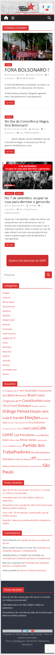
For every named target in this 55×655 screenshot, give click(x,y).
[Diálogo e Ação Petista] (27, 3)
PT (33, 458)
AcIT (22, 390)
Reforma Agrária (43, 459)
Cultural (6, 297)
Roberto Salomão (36, 74)
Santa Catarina (36, 466)
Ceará (40, 395)
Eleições (6, 315)
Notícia (9, 117)
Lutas (8, 64)
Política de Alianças (22, 459)
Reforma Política (9, 466)
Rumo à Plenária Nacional (33, 570)
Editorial (9, 193)
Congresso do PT (12, 401)
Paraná (19, 446)
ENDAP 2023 (8, 320)
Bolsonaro (21, 395)
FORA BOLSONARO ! (27, 70)
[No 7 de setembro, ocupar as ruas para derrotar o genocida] (27, 163)
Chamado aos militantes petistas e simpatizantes (26, 558)
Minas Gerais (28, 440)
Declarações (8, 302)
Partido (6, 365)
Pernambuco (42, 452)
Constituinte (32, 400)
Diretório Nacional (39, 406)
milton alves (14, 440)
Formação (7, 329)
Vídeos (5, 374)
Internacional (9, 333)
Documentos (8, 306)
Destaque (24, 406)
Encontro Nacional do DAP (18, 423)
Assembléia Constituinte (38, 390)
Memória (6, 347)
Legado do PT (9, 338)
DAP (14, 406)
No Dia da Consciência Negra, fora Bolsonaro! (27, 123)
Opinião (6, 360)
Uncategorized (9, 369)
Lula (33, 428)
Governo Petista (16, 429)
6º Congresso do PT (10, 390)
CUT (9, 406)
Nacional (6, 351)
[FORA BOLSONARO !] (27, 34)
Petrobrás (8, 459)
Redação (36, 129)
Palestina (12, 446)
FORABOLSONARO (26, 78)
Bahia (11, 395)
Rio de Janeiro (23, 466)
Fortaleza (6, 429)
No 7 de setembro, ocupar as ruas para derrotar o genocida (27, 200)
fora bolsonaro (37, 422)
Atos (21, 133)
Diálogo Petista (30, 209)
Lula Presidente (24, 435)
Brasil (32, 395)
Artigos (5, 293)
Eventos (6, 324)
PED (33, 452)
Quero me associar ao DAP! (27, 260)
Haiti (26, 428)
